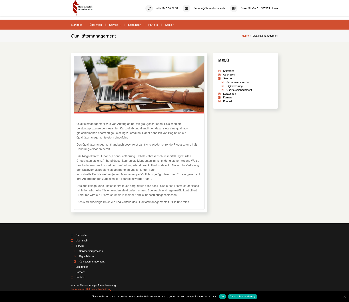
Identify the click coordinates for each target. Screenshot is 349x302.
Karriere (153, 24)
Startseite (76, 24)
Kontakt (169, 24)
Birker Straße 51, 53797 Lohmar (259, 8)
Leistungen (134, 24)
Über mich (95, 24)
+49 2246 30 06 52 (167, 8)
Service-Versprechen (238, 82)
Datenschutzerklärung (98, 289)
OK (222, 296)
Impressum (77, 289)
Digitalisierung (234, 86)
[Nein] (344, 296)
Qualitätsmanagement (239, 90)
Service (113, 24)
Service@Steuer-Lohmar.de (209, 8)
